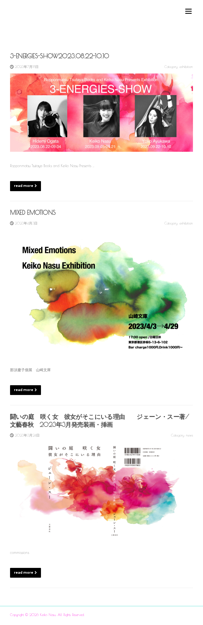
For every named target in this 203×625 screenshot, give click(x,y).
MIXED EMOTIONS (33, 212)
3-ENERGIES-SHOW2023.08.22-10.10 (59, 55)
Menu (188, 11)
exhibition (186, 67)
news (189, 435)
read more (23, 186)
